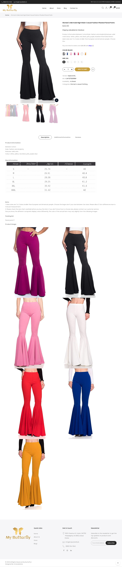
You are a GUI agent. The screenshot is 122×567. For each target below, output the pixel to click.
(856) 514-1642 (7, 2)
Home (44, 8)
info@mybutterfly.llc (21, 2)
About (52, 8)
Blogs (35, 544)
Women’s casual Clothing (79, 84)
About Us (37, 537)
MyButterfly (71, 76)
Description (45, 137)
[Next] (56, 62)
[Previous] (8, 62)
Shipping (65, 30)
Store (59, 8)
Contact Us (73, 8)
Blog (65, 8)
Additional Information (62, 137)
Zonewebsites (18, 564)
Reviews (78, 137)
